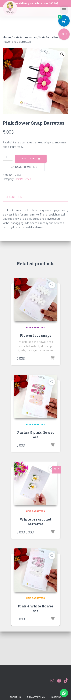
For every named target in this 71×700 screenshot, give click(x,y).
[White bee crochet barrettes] (35, 483)
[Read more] (53, 532)
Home (7, 37)
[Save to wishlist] (51, 285)
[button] (62, 54)
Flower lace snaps (35, 335)
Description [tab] (14, 196)
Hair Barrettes (49, 37)
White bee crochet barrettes (35, 521)
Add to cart (28, 158)
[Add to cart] (53, 358)
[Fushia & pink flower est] (35, 396)
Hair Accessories (25, 37)
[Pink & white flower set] (35, 570)
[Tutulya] (10, 11)
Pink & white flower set (35, 608)
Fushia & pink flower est (35, 434)
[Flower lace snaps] (35, 299)
